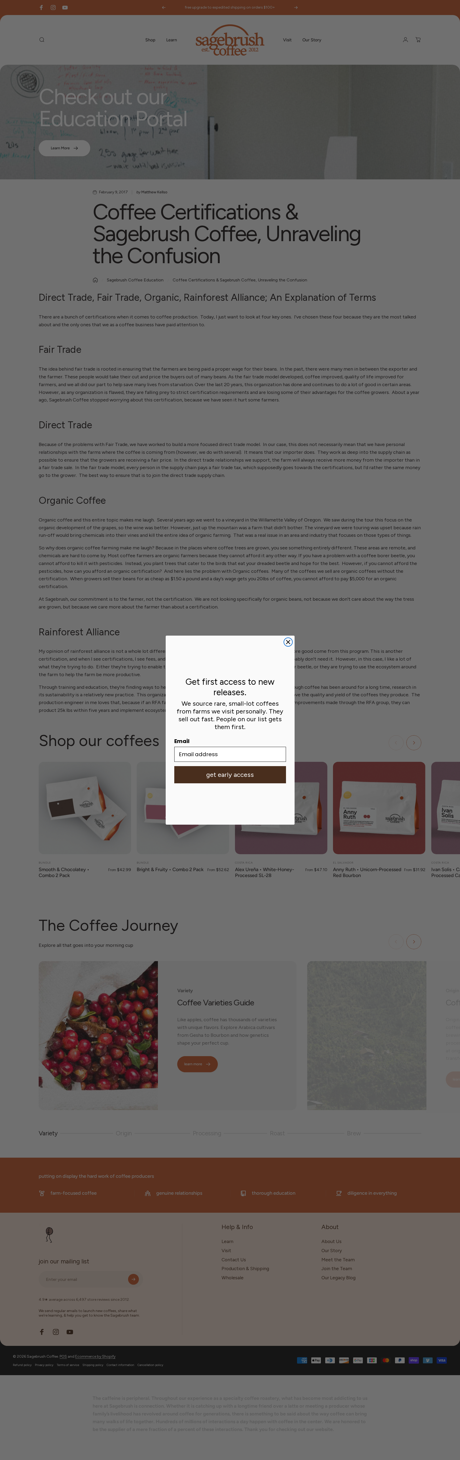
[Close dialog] (288, 642)
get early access (230, 774)
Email (182, 741)
